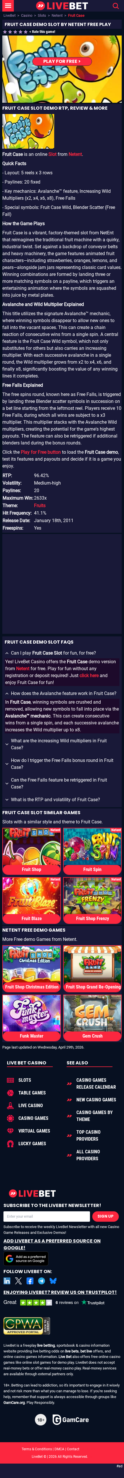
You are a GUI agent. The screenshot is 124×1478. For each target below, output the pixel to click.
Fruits (40, 505)
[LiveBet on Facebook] (30, 1280)
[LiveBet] (62, 5)
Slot (52, 154)
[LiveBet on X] (18, 1280)
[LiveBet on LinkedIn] (6, 1280)
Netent (57, 15)
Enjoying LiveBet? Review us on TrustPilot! (60, 1292)
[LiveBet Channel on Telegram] (41, 1280)
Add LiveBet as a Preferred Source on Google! (52, 1244)
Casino (26, 15)
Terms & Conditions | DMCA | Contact (62, 1449)
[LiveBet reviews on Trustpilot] (58, 1302)
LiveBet (9, 15)
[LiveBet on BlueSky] (53, 1280)
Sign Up (105, 1216)
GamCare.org (14, 1402)
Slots (42, 15)
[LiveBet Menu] (8, 6)
